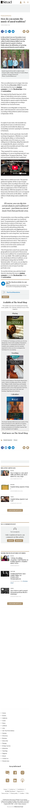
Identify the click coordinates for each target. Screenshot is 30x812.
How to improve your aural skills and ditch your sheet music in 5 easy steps (19, 474)
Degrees (4, 753)
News (4, 723)
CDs (10, 307)
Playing (15, 313)
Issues (4, 720)
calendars (14, 307)
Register (19, 540)
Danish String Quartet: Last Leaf (19, 500)
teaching (25, 305)
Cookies (22, 793)
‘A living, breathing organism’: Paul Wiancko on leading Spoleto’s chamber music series (19, 560)
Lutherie (4, 725)
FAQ (27, 793)
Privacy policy (14, 793)
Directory (5, 735)
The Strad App (17, 89)
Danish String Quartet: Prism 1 (19, 487)
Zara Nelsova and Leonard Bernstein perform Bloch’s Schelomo (19, 592)
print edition (7, 91)
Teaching (15, 353)
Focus (15, 440)
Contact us (5, 758)
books (3, 307)
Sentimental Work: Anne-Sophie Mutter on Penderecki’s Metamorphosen (18, 576)
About (4, 756)
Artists (4, 715)
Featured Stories (6, 15)
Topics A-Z (20, 791)
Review (12, 484)
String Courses (6, 746)
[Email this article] (13, 31)
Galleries (4, 718)
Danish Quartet (8, 440)
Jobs (3, 728)
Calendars (15, 394)
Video (12, 496)
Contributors (20, 789)
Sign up (5, 297)
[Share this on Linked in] (9, 31)
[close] (16, 30)
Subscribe (5, 741)
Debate (4, 733)
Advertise (5, 748)
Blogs (12, 470)
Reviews (4, 738)
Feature (12, 571)
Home (4, 713)
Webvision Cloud (18, 806)
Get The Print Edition (8, 730)
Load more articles (15, 510)
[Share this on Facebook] (2, 31)
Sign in (8, 28)
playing (19, 305)
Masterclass (5, 761)
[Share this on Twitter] (5, 31)
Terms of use (4, 793)
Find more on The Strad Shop (15, 433)
